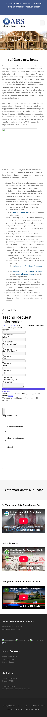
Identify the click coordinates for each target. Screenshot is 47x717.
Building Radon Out (20, 212)
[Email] (25, 11)
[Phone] (28, 11)
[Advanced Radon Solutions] (13, 23)
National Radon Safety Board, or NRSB (27, 271)
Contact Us (19, 709)
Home (10, 709)
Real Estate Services (32, 709)
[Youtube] (22, 11)
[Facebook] (19, 11)
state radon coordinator (25, 274)
